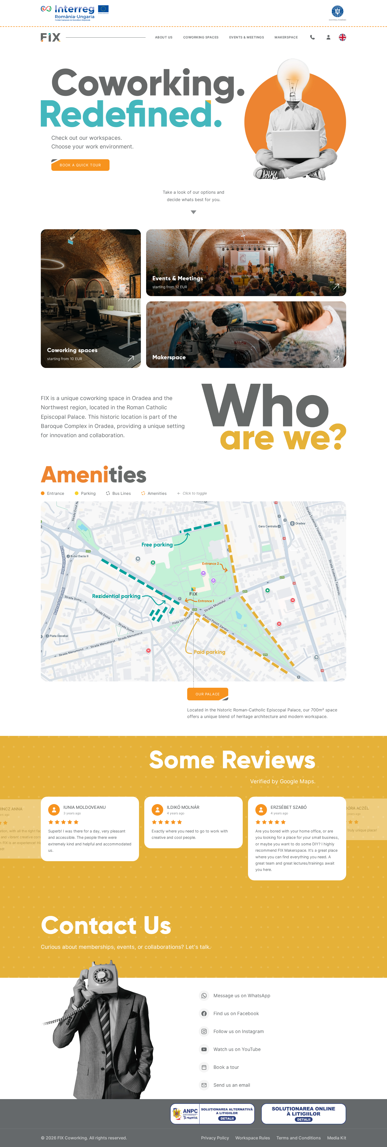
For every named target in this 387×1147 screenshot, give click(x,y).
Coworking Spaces (201, 37)
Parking (88, 493)
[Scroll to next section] (193, 212)
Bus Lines (121, 493)
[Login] (328, 37)
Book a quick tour (80, 165)
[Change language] (342, 37)
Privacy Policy (215, 1137)
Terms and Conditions (298, 1137)
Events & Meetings (246, 37)
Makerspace (286, 37)
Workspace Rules (252, 1137)
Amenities (157, 493)
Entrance (55, 493)
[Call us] (312, 37)
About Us (164, 37)
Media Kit (336, 1137)
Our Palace (208, 694)
